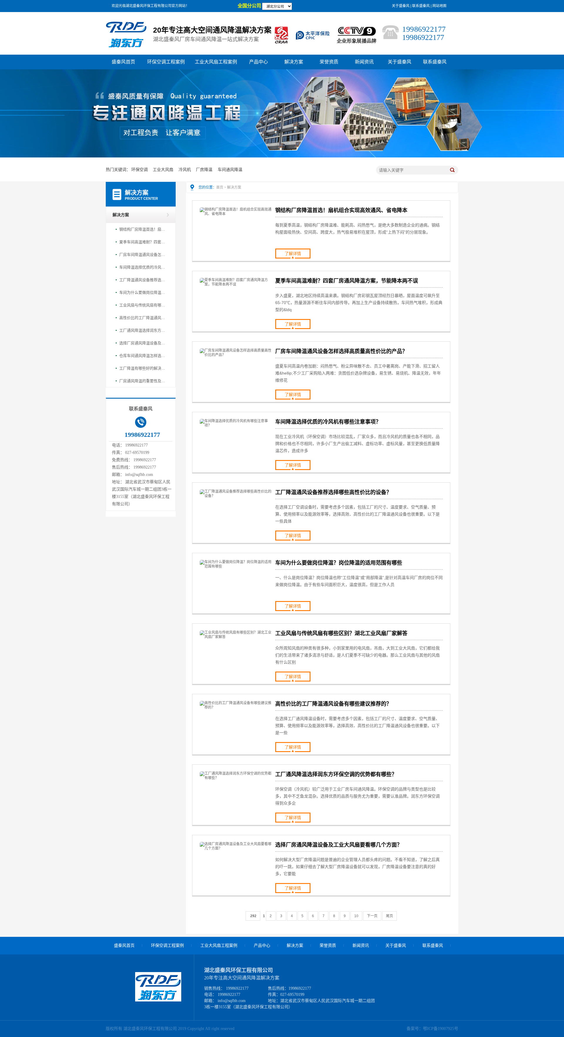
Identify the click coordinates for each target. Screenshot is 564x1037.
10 (356, 916)
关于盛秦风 (400, 6)
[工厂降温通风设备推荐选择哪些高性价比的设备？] (236, 496)
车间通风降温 (230, 169)
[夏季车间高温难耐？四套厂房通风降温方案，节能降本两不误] (236, 284)
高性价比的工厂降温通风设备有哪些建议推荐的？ (143, 318)
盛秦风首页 (123, 61)
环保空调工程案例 (166, 61)
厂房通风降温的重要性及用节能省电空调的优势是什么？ (143, 381)
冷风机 (185, 169)
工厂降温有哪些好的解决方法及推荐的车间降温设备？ (143, 368)
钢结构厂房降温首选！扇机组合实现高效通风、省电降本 (143, 229)
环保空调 (139, 169)
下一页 (372, 916)
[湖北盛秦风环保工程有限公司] (158, 1000)
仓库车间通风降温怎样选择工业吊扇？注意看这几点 (143, 355)
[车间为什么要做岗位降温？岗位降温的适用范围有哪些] (236, 566)
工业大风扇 (163, 169)
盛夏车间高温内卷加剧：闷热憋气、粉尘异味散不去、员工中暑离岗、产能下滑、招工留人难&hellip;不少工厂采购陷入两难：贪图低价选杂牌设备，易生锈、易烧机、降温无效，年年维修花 (358, 373)
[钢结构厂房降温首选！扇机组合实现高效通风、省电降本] (236, 214)
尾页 (389, 916)
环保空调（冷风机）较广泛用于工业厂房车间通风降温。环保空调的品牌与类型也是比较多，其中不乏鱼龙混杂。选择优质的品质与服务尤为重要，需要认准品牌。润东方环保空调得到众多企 (357, 796)
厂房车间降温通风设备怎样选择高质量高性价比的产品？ (143, 254)
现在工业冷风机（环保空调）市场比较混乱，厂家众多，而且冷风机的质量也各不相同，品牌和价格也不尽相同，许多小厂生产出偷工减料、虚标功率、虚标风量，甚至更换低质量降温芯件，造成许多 (357, 443)
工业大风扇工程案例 (216, 61)
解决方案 (293, 61)
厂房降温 (204, 169)
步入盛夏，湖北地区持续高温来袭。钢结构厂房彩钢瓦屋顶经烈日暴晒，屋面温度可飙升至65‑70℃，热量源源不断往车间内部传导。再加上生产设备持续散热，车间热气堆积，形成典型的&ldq (358, 302)
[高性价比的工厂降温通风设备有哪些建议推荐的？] (236, 707)
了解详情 (293, 253)
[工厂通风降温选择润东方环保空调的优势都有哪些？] (236, 778)
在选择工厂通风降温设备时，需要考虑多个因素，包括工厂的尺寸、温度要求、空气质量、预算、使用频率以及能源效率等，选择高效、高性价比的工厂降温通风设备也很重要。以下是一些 (357, 725)
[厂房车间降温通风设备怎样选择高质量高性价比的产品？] (236, 355)
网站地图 (439, 6)
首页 (219, 187)
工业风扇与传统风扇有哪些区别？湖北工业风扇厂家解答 (143, 305)
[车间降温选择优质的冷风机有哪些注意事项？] (236, 425)
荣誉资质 (329, 61)
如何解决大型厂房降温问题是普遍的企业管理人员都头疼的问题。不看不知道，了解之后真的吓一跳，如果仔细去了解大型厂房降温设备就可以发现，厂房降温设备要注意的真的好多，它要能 (357, 866)
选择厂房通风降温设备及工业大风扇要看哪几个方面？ (143, 343)
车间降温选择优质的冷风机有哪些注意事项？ (143, 267)
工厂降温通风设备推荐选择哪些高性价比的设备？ (143, 280)
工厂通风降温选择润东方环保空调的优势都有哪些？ (143, 330)
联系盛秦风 (421, 6)
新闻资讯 (364, 61)
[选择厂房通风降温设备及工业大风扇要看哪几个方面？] (236, 848)
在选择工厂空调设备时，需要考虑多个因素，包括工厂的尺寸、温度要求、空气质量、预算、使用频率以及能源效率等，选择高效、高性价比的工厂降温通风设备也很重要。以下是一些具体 (357, 514)
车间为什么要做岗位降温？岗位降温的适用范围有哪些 (143, 292)
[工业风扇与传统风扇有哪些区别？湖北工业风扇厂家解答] (236, 637)
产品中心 (258, 61)
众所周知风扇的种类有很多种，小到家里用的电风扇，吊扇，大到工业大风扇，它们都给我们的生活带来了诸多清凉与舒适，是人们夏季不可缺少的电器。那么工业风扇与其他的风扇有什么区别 (357, 655)
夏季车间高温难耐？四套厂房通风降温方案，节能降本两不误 (143, 242)
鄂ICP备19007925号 (440, 1028)
